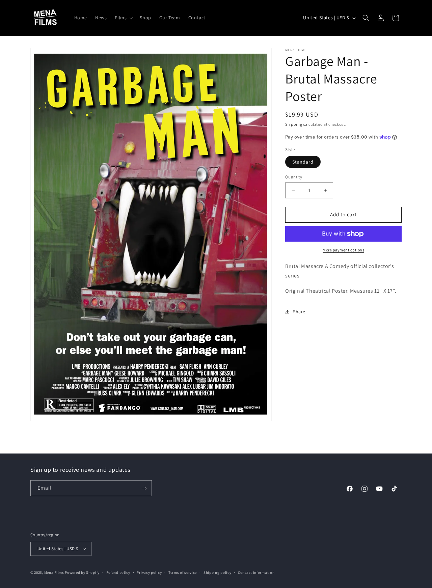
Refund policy (118, 572)
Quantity (293, 177)
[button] (123, 17)
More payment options (343, 249)
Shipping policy (218, 572)
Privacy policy (149, 572)
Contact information (256, 572)
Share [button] (299, 312)
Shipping (293, 124)
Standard (303, 162)
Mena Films (54, 572)
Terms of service (182, 572)
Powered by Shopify (82, 572)
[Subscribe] (144, 488)
